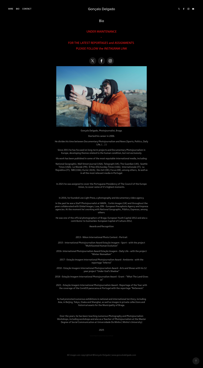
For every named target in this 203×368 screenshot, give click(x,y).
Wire (10, 8)
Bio (17, 8)
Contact (26, 8)
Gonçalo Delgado (101, 8)
